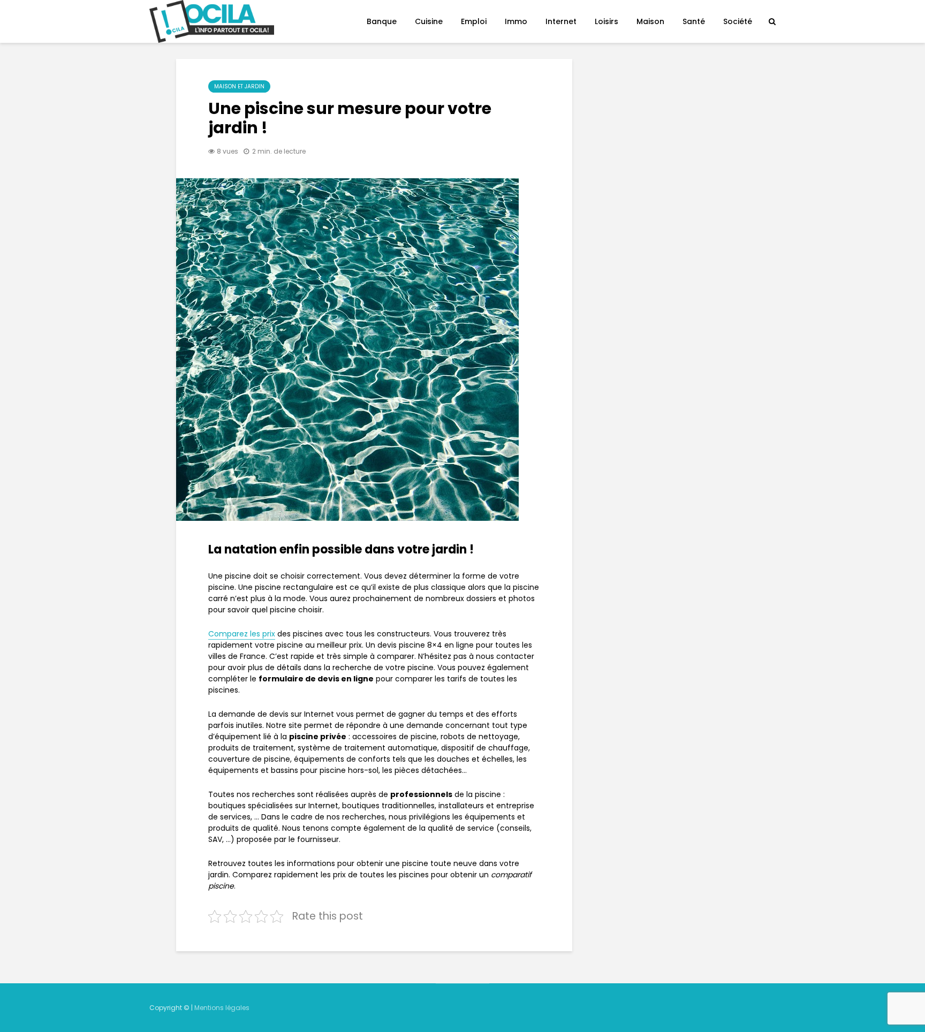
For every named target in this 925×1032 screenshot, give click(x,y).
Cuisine (429, 21)
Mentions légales (221, 1007)
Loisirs (606, 21)
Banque (382, 21)
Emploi (474, 21)
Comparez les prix (241, 633)
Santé (694, 21)
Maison (650, 21)
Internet (561, 21)
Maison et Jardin (239, 86)
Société (737, 21)
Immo (516, 21)
